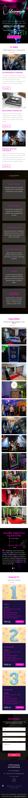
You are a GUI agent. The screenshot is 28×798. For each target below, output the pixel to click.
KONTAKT (6, 88)
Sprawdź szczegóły (14, 37)
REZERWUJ (20, 621)
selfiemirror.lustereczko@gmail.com (15, 773)
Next (26, 28)
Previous (2, 28)
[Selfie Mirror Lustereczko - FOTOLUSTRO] (14, 787)
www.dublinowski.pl (20, 796)
